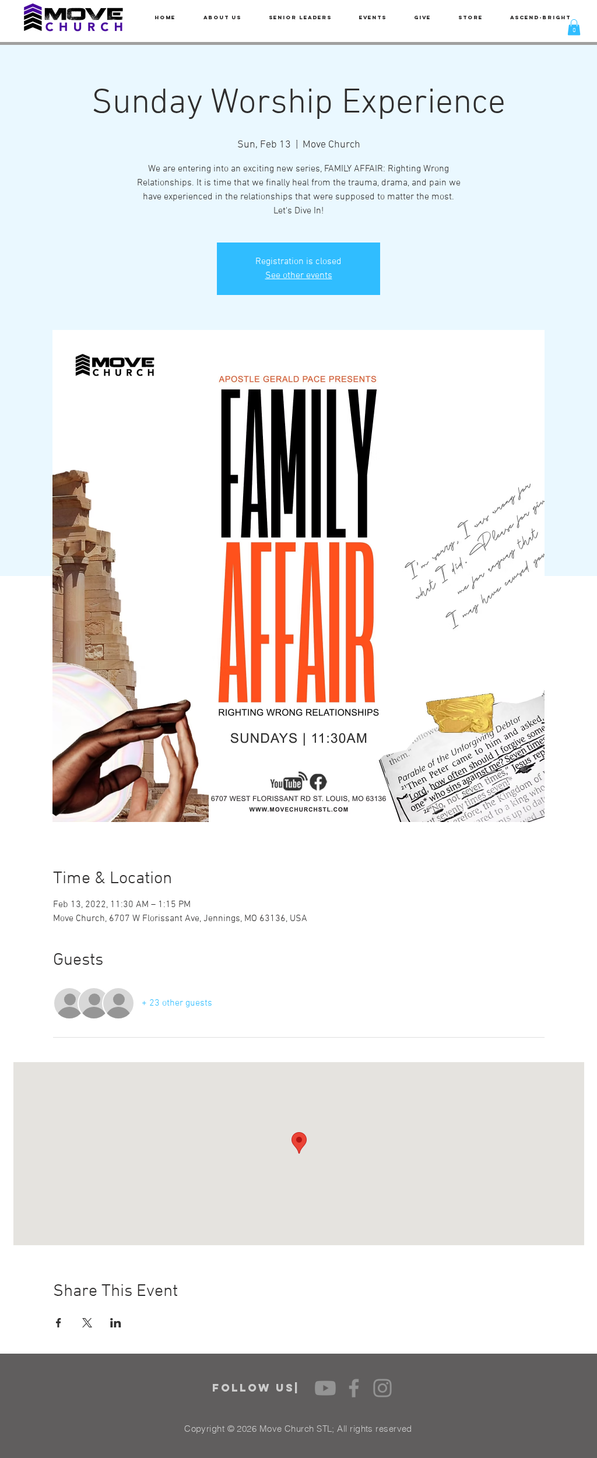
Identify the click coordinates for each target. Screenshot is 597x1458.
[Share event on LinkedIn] (115, 1322)
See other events (298, 276)
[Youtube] (325, 1388)
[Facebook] (354, 1388)
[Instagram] (382, 1388)
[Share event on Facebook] (58, 1322)
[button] (574, 27)
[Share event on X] (87, 1322)
